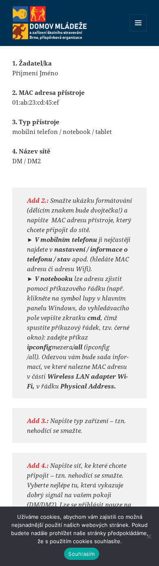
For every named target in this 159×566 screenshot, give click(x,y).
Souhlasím (81, 554)
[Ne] (149, 536)
